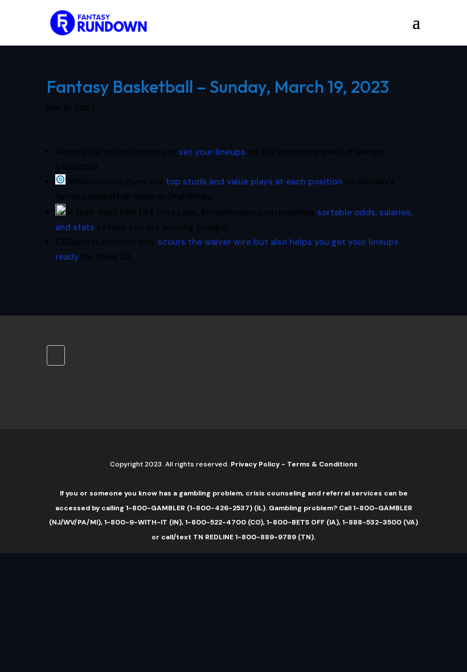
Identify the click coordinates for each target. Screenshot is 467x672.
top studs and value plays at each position (254, 181)
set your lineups (212, 152)
